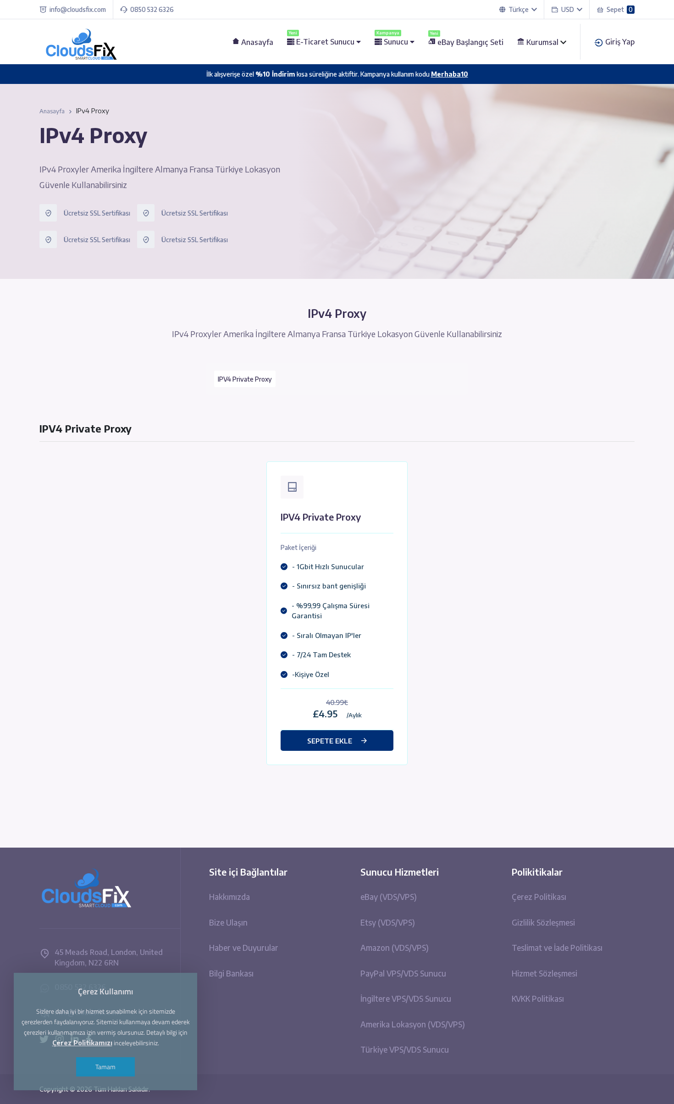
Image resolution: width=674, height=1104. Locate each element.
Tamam (105, 1066)
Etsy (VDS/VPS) (387, 922)
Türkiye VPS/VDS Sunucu (404, 1049)
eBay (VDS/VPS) (388, 897)
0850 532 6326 (152, 9)
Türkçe (518, 9)
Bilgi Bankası (231, 973)
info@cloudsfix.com (78, 9)
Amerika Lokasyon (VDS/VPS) (412, 1024)
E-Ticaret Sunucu (322, 41)
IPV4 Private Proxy (245, 379)
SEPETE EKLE (329, 741)
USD (569, 9)
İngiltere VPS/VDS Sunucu (405, 998)
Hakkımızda (229, 897)
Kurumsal (542, 42)
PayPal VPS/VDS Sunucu (403, 973)
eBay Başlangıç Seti (466, 42)
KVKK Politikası (538, 998)
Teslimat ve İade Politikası (557, 948)
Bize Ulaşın (228, 922)
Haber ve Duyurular (243, 948)
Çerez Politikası (539, 897)
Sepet (620, 9)
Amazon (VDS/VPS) (394, 948)
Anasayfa (256, 42)
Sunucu (393, 41)
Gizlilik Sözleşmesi (543, 922)
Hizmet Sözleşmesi (544, 973)
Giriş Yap (619, 41)
